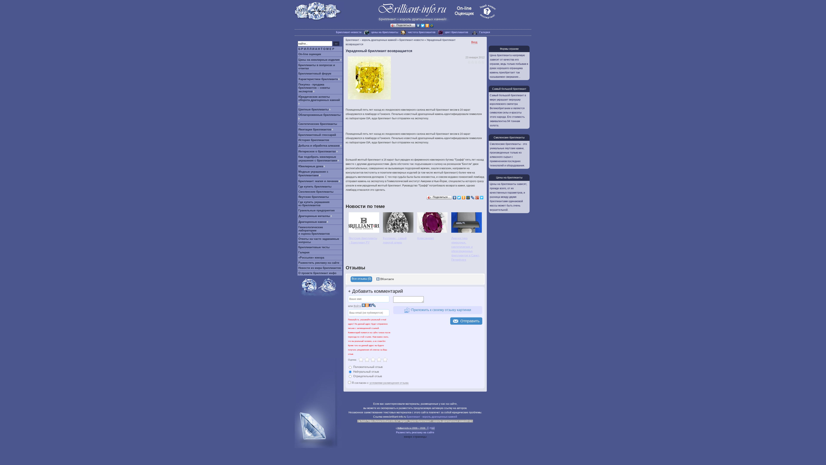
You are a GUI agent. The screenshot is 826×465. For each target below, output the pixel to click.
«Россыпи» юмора (311, 257)
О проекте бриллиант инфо (317, 273)
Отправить (469, 321)
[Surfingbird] (481, 197)
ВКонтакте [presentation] (386, 279)
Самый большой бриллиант (509, 88)
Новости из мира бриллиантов (319, 268)
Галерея (484, 32)
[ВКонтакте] (418, 25)
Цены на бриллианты (509, 177)
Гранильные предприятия (316, 210)
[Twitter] (423, 25)
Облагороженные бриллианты (319, 114)
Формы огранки (509, 48)
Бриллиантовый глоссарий (317, 134)
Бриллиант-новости (348, 32)
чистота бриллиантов (421, 32)
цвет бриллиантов (456, 32)
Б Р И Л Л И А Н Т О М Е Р (316, 49)
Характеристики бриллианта (318, 79)
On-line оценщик (309, 54)
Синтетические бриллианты (317, 124)
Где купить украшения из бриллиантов (314, 203)
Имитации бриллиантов (314, 129)
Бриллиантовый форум (314, 73)
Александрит (425, 238)
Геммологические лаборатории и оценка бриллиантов (314, 230)
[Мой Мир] (432, 25)
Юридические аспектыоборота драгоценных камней (319, 98)
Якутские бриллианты (313, 196)
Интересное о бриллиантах (317, 151)
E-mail (431, 427)
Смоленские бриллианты (315, 191)
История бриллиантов (313, 140)
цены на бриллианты (384, 32)
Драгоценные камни (312, 221)
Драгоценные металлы (314, 216)
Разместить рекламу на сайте (318, 262)
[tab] (361, 279)
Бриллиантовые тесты (314, 247)
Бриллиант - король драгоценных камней (432, 416)
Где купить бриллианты (314, 186)
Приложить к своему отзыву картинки (440, 310)
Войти (357, 306)
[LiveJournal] (472, 197)
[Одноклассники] (427, 25)
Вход (474, 42)
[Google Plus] (477, 197)
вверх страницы (415, 436)
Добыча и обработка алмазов (319, 145)
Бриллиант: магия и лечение (318, 181)
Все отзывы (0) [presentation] (361, 278)
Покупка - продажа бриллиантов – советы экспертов (314, 88)
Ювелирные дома (310, 166)
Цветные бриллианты (313, 109)
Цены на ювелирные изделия (319, 59)
